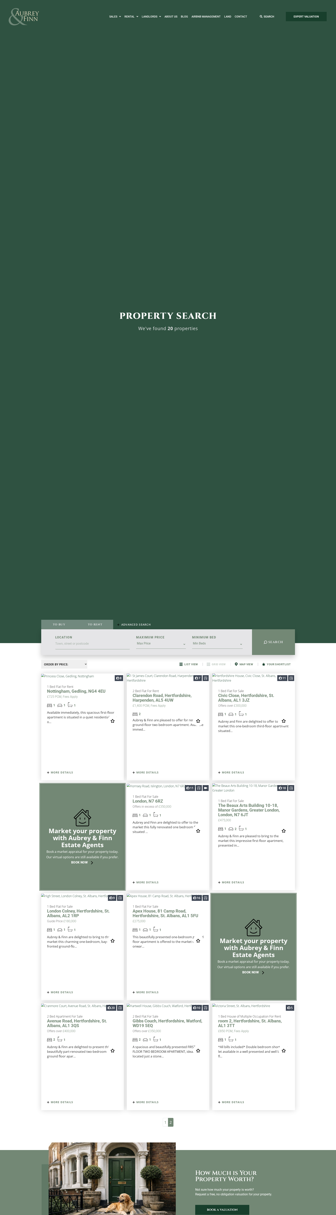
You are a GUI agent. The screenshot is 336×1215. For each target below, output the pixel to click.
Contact (241, 16)
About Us (170, 16)
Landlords (149, 16)
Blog (184, 16)
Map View (246, 664)
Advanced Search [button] (135, 624)
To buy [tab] (59, 624)
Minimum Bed (204, 637)
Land (227, 16)
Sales (113, 16)
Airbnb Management (206, 16)
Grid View (218, 664)
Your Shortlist (278, 664)
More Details (61, 772)
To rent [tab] (95, 624)
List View (191, 664)
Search (275, 642)
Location (63, 637)
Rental (129, 16)
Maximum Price (150, 637)
